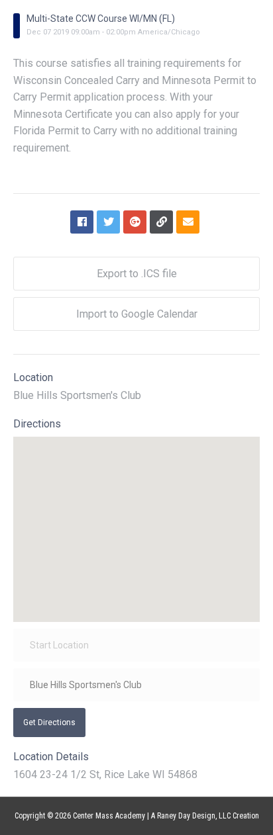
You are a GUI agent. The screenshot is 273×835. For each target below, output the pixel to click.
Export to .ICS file (137, 273)
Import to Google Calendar (136, 314)
